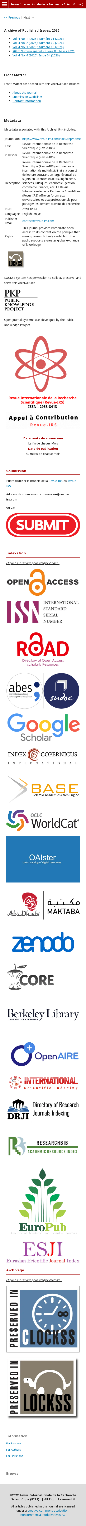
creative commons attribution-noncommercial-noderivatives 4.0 (45, 1513)
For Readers (14, 1443)
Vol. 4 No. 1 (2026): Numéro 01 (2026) (38, 39)
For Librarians (14, 1456)
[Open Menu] (4, 4)
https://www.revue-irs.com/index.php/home (51, 139)
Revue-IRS (56, 481)
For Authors (13, 1449)
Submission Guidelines (28, 97)
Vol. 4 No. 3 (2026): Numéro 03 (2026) (38, 47)
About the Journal (25, 93)
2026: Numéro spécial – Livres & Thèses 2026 (44, 51)
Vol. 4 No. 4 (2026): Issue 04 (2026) (36, 55)
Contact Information (27, 101)
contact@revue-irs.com (38, 221)
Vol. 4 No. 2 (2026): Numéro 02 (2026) (38, 43)
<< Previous (12, 17)
